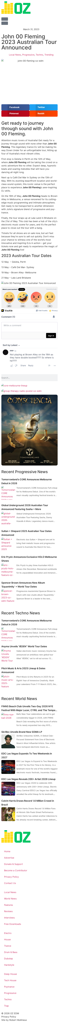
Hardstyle (9, 964)
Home (7, 851)
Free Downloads (12, 924)
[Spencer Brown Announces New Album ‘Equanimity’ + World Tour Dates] (8, 596)
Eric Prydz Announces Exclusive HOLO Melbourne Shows (29, 559)
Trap (6, 1005)
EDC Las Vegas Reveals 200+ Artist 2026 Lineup (28, 779)
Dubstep (8, 958)
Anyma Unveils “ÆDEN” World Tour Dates (24, 646)
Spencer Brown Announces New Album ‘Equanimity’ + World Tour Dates (23, 584)
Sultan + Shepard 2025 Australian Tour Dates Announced (26, 533)
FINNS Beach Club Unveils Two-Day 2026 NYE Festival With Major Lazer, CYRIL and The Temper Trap (28, 708)
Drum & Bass (10, 952)
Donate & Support (13, 864)
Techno (39, 54)
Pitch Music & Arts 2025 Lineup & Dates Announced (23, 670)
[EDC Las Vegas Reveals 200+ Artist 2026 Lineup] (8, 789)
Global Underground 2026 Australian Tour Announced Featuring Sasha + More (24, 507)
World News (10, 898)
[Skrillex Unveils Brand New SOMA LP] (8, 741)
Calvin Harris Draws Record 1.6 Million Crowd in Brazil (27, 802)
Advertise (9, 857)
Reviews (8, 911)
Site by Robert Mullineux (14, 1020)
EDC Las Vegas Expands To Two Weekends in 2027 (26, 755)
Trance (7, 945)
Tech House (10, 980)
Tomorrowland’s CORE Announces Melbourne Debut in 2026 (26, 481)
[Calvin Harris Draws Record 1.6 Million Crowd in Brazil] (8, 814)
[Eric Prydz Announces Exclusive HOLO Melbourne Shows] (8, 570)
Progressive (28, 54)
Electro (8, 933)
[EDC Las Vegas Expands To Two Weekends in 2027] (8, 767)
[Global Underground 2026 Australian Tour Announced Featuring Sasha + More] (8, 519)
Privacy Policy (11, 876)
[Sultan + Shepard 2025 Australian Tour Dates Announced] (8, 544)
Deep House (10, 974)
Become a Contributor (15, 870)
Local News (15, 54)
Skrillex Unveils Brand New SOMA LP (21, 732)
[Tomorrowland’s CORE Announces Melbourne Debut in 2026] (8, 493)
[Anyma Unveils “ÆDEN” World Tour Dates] (8, 656)
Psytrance (9, 986)
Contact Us (10, 883)
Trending (49, 54)
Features (8, 905)
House (7, 939)
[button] (15, 107)
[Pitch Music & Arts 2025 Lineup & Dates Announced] (8, 682)
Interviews (9, 917)
